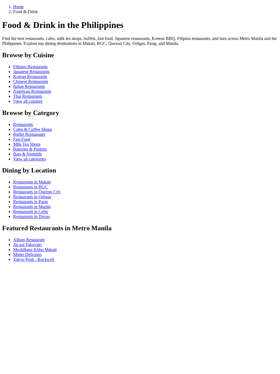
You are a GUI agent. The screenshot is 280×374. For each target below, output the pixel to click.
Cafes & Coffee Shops (32, 129)
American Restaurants (32, 91)
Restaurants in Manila (32, 206)
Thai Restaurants (27, 96)
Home (18, 6)
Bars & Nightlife (27, 154)
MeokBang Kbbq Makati (35, 249)
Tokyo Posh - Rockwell (33, 259)
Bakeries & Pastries (30, 149)
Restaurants (23, 124)
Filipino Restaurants (30, 66)
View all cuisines (27, 101)
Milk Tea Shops (26, 144)
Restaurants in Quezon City (37, 191)
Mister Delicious (27, 254)
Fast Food (21, 139)
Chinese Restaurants (30, 81)
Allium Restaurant (29, 239)
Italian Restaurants (29, 86)
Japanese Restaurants (31, 71)
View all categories (29, 159)
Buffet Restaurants (29, 134)
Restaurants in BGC (30, 187)
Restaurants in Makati (32, 182)
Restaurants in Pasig (30, 201)
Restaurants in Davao (31, 216)
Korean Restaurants (30, 76)
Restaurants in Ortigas (32, 196)
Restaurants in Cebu (30, 211)
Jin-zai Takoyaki (27, 244)
